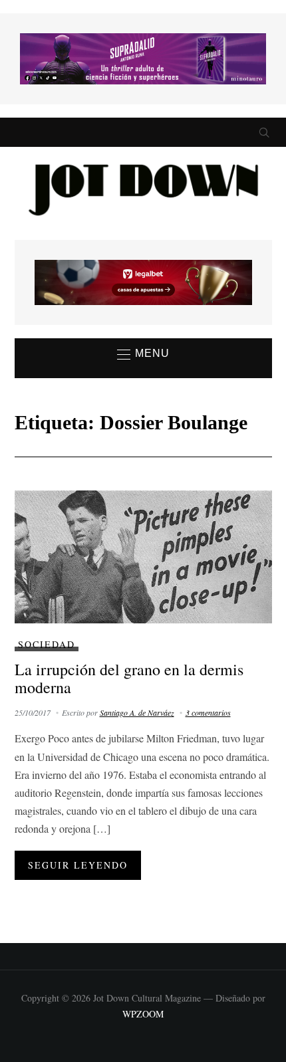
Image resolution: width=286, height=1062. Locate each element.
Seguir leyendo (78, 865)
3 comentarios (208, 712)
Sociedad (46, 644)
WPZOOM (143, 1014)
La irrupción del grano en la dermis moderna (129, 678)
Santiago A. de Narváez (137, 712)
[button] (143, 354)
